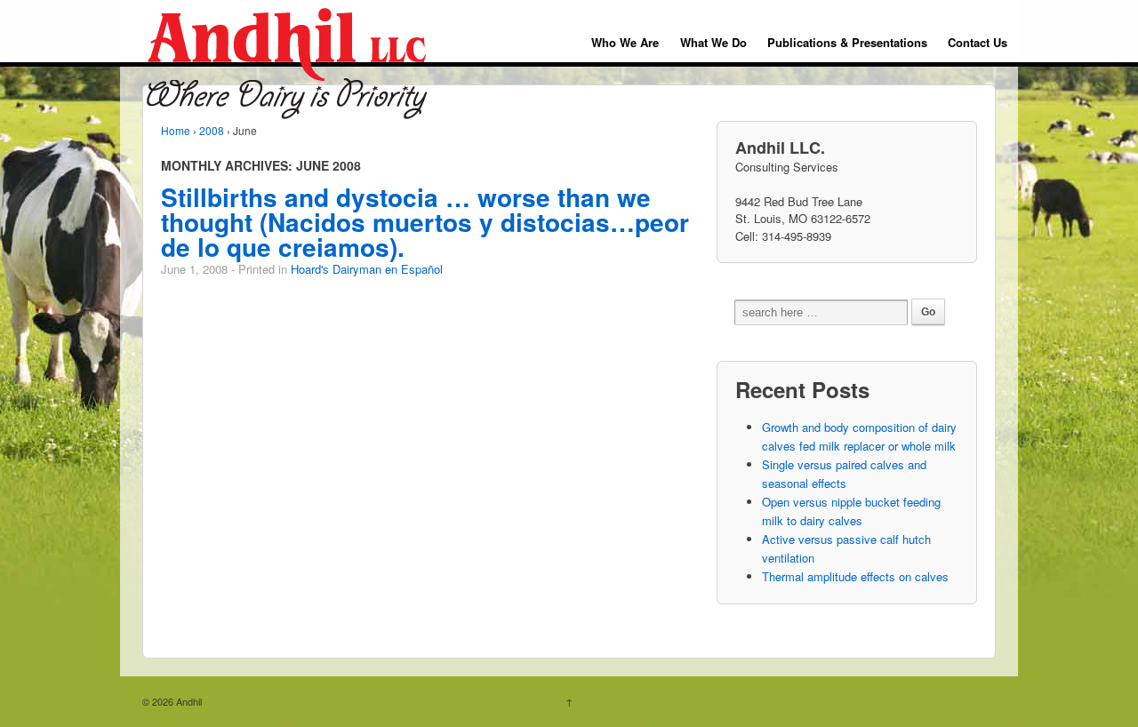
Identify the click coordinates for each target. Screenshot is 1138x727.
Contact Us (977, 42)
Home (175, 130)
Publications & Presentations (847, 42)
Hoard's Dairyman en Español (367, 268)
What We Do (713, 42)
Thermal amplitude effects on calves (855, 576)
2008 (211, 130)
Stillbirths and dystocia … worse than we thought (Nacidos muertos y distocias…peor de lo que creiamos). (425, 222)
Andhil (187, 701)
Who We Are (625, 42)
